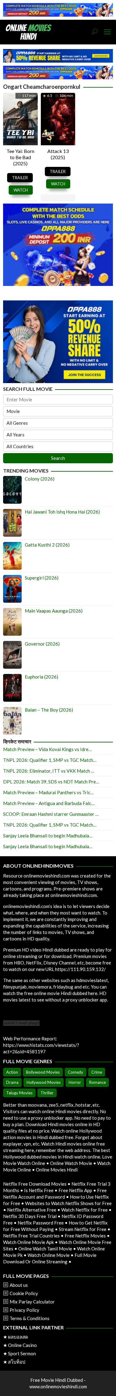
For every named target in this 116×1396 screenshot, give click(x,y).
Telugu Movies (19, 1092)
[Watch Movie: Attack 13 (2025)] (58, 118)
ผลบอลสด (18, 1337)
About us (19, 1285)
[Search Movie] (94, 32)
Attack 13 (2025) (58, 154)
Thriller (47, 1092)
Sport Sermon (22, 1353)
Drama (12, 1082)
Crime (96, 1072)
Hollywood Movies (44, 1082)
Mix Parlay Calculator (32, 1301)
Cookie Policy (24, 1293)
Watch (21, 190)
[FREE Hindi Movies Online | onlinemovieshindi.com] (30, 31)
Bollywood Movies (43, 1072)
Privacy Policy (24, 1310)
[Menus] (107, 32)
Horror (75, 1082)
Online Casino (22, 1345)
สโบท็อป (16, 1362)
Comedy (75, 1072)
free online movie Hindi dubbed (55, 993)
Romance (97, 1082)
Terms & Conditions (29, 1318)
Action (12, 1072)
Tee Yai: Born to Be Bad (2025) (20, 157)
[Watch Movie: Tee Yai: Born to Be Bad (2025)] (20, 118)
